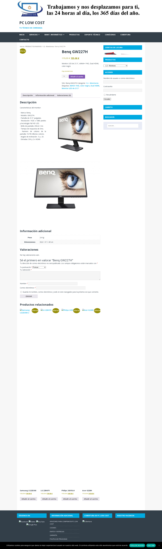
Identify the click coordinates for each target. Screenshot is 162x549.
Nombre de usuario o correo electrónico (118, 78)
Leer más (151, 545)
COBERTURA (125, 34)
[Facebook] (23, 521)
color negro (85, 86)
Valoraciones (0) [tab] (64, 95)
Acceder (107, 99)
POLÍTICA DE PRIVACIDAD (58, 539)
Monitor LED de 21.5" (70, 88)
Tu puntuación (26, 267)
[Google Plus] (31, 524)
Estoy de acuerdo (137, 545)
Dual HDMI (95, 86)
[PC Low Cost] (81, 16)
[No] (159, 545)
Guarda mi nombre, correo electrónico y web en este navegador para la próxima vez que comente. (61, 292)
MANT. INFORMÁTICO (53, 34)
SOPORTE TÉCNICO (92, 34)
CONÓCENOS (110, 34)
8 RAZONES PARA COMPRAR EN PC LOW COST (64, 522)
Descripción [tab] (28, 95)
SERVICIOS (33, 34)
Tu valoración (26, 270)
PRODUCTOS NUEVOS (33, 46)
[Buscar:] (122, 126)
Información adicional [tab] (45, 95)
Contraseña (107, 86)
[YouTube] (40, 521)
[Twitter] (32, 521)
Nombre (24, 283)
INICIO (21, 34)
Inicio (22, 46)
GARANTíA (53, 535)
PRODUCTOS (74, 34)
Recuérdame (111, 95)
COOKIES (53, 528)
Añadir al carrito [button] (28, 499)
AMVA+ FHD (74, 86)
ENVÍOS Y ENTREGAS (57, 531)
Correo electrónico (28, 287)
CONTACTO (24, 39)
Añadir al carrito (76, 77)
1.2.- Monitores (48, 46)
